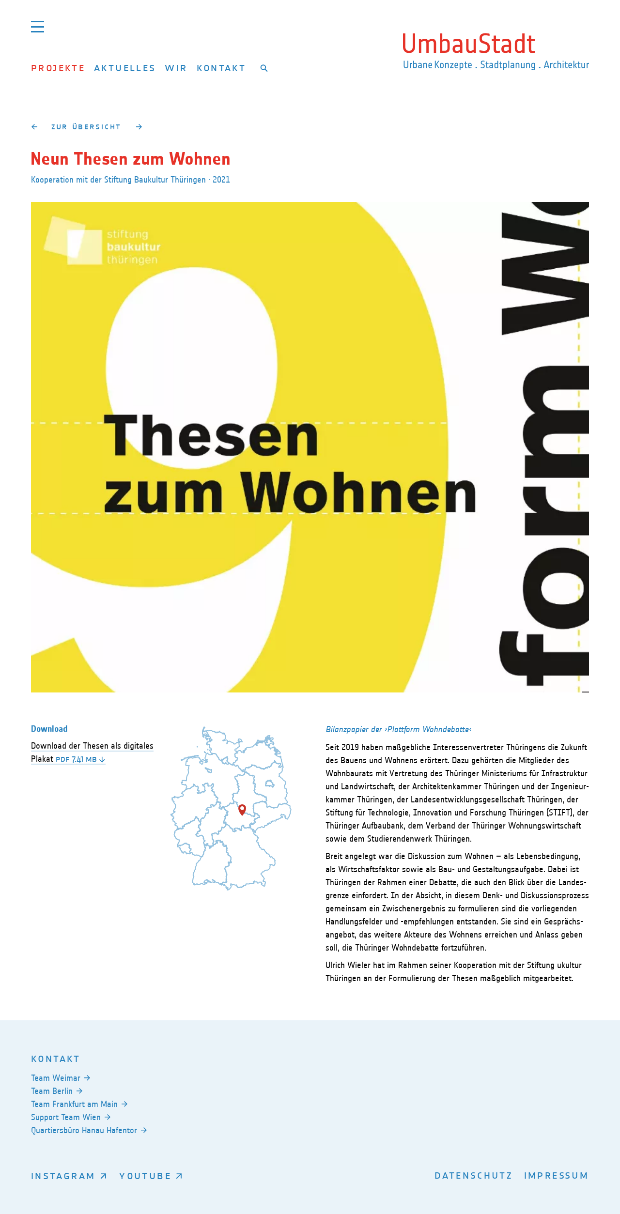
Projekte (58, 67)
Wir (176, 67)
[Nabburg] (139, 126)
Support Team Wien (66, 1117)
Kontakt (222, 67)
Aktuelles (125, 67)
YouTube (145, 1175)
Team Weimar (55, 1078)
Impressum (556, 1175)
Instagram (63, 1175)
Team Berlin (52, 1091)
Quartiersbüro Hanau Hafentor (84, 1130)
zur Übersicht (86, 126)
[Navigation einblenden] (37, 26)
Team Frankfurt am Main (74, 1104)
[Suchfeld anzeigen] (264, 68)
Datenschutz (473, 1175)
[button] (242, 810)
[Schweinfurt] (34, 126)
